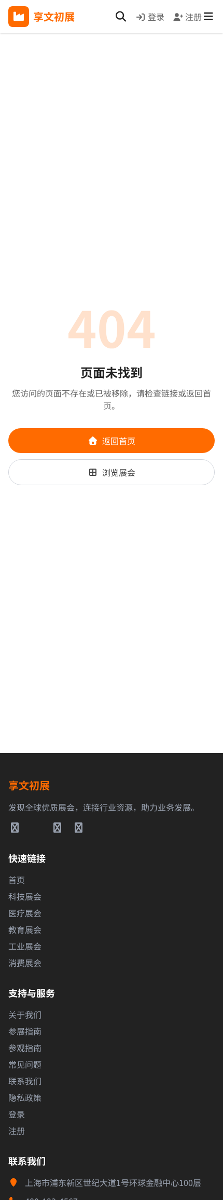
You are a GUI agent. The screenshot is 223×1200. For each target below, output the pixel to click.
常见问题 (24, 1064)
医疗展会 (24, 913)
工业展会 (24, 946)
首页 (16, 879)
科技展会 (24, 896)
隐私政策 (24, 1097)
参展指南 (24, 1031)
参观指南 (24, 1047)
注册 (193, 16)
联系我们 (24, 1081)
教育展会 (24, 929)
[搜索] (120, 16)
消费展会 (24, 962)
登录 (156, 16)
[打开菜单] (208, 16)
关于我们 (24, 1014)
